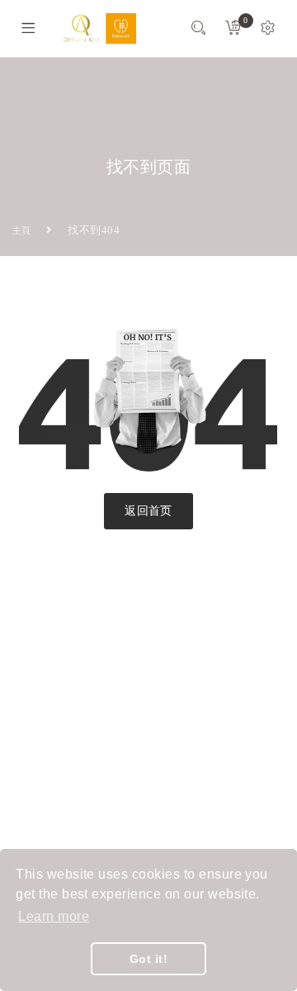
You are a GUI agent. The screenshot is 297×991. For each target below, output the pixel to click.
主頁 (21, 230)
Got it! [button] (148, 958)
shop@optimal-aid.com (90, 747)
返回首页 (148, 511)
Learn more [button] (53, 916)
